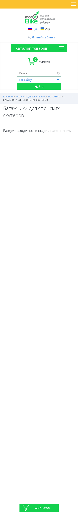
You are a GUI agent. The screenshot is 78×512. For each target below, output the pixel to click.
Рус (35, 29)
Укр (47, 29)
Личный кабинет (43, 37)
